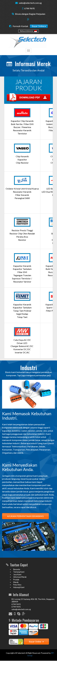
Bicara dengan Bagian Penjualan (30, 14)
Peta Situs (17, 585)
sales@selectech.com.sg (30, 3)
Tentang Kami (18, 572)
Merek (16, 582)
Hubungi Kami (18, 587)
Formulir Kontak (20, 26)
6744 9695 (29, 8)
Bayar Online (38, 26)
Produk (16, 579)
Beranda (16, 569)
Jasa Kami (17, 574)
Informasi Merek (20, 577)
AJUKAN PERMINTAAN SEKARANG (25, 516)
